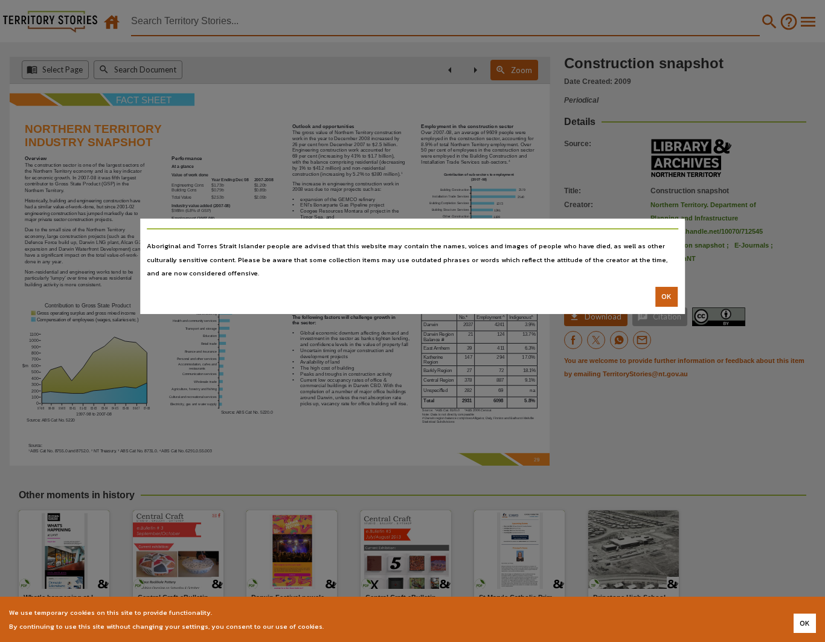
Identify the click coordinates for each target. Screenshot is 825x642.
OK (666, 296)
